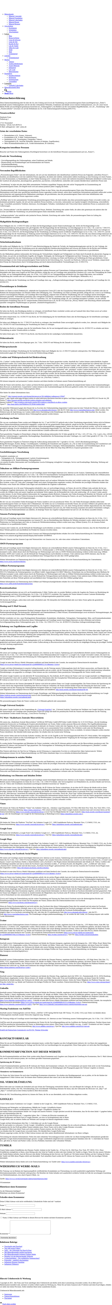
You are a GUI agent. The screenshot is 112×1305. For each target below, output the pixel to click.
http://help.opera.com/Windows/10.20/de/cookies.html (26, 404)
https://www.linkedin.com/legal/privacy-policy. (16, 1000)
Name (2, 1205)
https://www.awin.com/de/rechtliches (12, 561)
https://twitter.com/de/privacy (57, 934)
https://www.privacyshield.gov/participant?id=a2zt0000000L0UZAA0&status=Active (51, 1002)
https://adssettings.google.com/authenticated (67, 824)
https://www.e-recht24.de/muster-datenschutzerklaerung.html (26, 1179)
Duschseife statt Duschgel (13, 1246)
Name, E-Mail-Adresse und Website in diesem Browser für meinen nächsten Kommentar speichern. (37, 1218)
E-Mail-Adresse (6, 1209)
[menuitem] (58, 19)
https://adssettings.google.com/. (71, 814)
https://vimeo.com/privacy (32, 810)
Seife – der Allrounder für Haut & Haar (18, 1250)
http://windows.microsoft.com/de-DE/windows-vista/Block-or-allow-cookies (40, 402)
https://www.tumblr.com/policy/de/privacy (75, 1162)
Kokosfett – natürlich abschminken (16, 1260)
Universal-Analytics (45, 709)
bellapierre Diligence (11, 1264)
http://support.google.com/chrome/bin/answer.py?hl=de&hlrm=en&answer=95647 (36, 396)
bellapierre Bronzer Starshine (14, 1262)
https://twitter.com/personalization (86, 934)
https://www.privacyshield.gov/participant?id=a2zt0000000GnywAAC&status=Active (30, 873)
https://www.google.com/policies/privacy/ (30, 824)
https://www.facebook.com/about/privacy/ (22, 902)
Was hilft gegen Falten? (12, 1248)
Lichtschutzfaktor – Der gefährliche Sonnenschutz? (22, 1258)
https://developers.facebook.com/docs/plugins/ (33, 868)
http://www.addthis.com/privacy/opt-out (75, 1026)
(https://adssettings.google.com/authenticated (15, 697)
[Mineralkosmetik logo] (16, 10)
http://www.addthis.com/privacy (43, 1026)
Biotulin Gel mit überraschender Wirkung (18, 1256)
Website (2, 1213)
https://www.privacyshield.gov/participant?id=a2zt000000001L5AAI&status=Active (30, 664)
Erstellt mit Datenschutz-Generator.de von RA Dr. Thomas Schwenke (24, 1030)
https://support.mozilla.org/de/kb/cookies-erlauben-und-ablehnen (29, 400)
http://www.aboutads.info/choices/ (45, 410)
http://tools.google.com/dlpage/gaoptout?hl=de (72, 689)
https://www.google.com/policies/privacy (30, 812)
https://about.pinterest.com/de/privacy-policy (15, 967)
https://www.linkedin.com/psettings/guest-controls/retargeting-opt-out (63, 1004)
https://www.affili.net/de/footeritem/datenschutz (16, 584)
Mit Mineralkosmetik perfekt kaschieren (18, 1252)
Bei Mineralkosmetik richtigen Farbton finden (20, 1254)
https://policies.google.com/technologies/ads (16, 695)
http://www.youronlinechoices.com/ (82, 410)
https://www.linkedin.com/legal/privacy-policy (16, 1004)
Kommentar (5, 1234)
